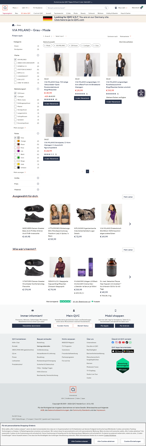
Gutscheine (66, 350)
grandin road (46, 419)
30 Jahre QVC (26, 13)
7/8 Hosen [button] (74, 45)
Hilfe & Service (42, 372)
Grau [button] (97, 45)
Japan (83, 398)
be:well (48, 13)
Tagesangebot (7, 13)
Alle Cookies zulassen (79, 441)
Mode (76, 13)
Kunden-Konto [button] (63, 326)
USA (62, 398)
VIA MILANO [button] (60, 45)
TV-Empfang (91, 370)
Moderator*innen (92, 367)
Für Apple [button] (104, 326)
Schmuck (91, 13)
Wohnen (100, 13)
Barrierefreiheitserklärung (95, 353)
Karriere (89, 363)
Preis (16, 184)
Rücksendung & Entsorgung (46, 361)
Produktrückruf (17, 364)
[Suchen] (106, 8)
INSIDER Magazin (68, 342)
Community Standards (81, 410)
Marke (16, 55)
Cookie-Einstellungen (132, 441)
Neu (16, 13)
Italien (78, 398)
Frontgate (30, 419)
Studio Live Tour (92, 374)
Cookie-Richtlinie (110, 435)
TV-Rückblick (37, 8)
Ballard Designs (20, 419)
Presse (14, 357)
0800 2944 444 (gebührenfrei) (23, 350)
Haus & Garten (126, 13)
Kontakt (14, 346)
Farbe (16, 133)
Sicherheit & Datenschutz (45, 364)
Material (17, 190)
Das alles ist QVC (92, 346)
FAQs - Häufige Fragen (44, 368)
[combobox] (75, 8)
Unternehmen (91, 342)
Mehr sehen (128, 197)
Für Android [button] (124, 326)
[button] (118, 8)
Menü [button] (15, 8)
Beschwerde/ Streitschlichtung (47, 375)
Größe (16, 178)
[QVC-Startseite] (13, 25)
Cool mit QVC (38, 13)
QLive (14, 353)
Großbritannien (70, 398)
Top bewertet (58, 13)
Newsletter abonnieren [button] (31, 326)
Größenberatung (42, 350)
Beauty (83, 13)
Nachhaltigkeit (92, 350)
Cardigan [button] (86, 45)
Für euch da (66, 361)
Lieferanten (16, 361)
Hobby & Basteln (112, 13)
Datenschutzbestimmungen (58, 410)
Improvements (56, 419)
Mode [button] (48, 45)
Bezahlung (40, 357)
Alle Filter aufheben (126, 42)
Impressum (101, 410)
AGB (42, 410)
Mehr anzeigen (19, 128)
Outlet (89, 378)
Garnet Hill (38, 419)
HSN (13, 419)
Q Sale (68, 13)
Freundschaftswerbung (70, 353)
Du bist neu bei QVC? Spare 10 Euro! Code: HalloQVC (72, 2)
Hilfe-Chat (15, 342)
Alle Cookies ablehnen (106, 441)
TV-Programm (67, 346)
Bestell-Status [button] (83, 326)
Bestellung (40, 342)
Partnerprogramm (68, 357)
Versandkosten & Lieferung (46, 353)
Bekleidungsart (20, 89)
